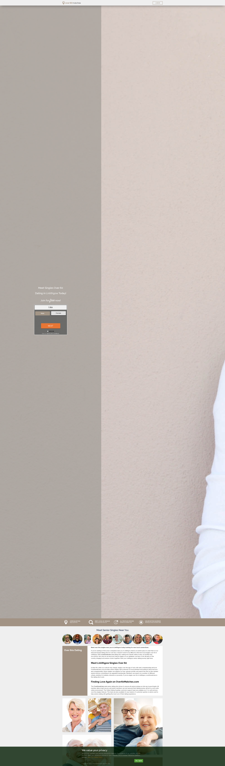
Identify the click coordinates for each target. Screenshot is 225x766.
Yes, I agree (138, 761)
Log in (157, 3)
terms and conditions (53, 333)
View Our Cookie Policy (95, 757)
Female (58, 313)
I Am (51, 307)
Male (42, 313)
